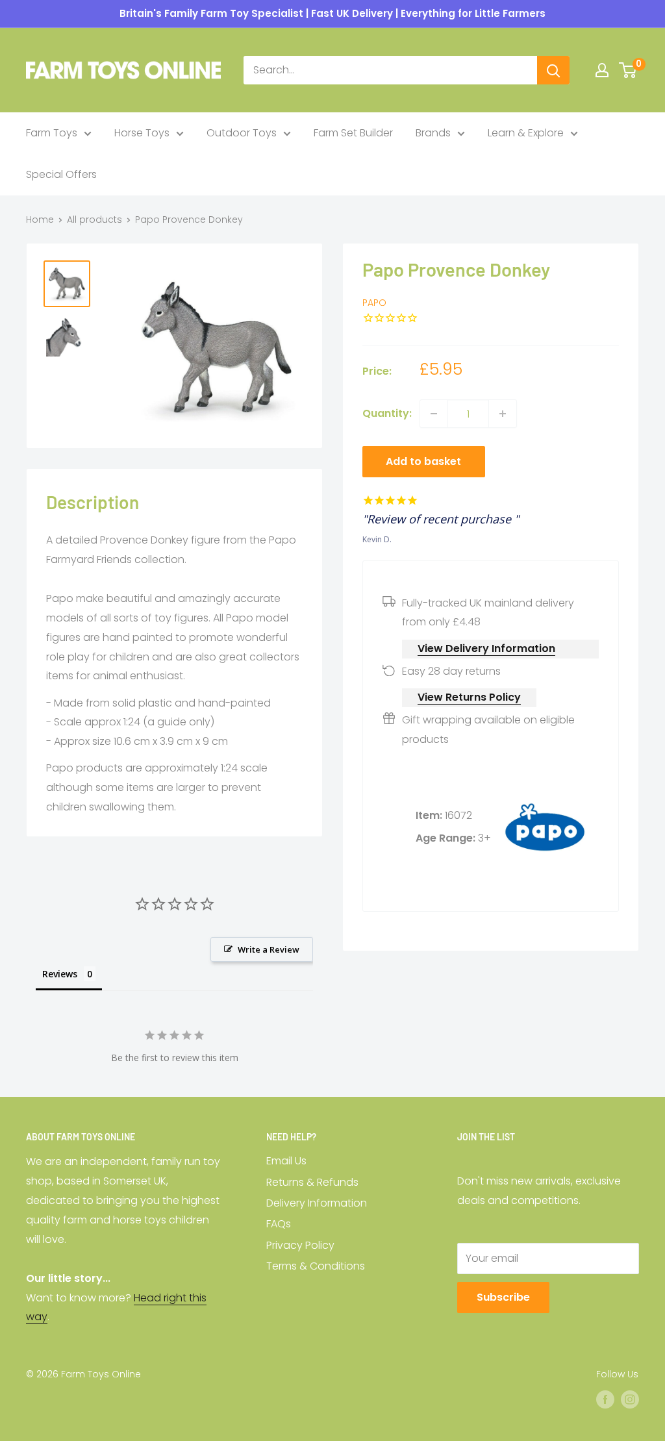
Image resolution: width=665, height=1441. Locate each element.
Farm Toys (51, 132)
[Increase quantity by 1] (502, 413)
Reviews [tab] (59, 974)
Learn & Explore (526, 132)
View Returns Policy (469, 697)
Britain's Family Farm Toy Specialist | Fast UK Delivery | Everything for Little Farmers (332, 13)
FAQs (278, 1223)
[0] (628, 70)
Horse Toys (141, 132)
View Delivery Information (486, 648)
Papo (374, 302)
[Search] (553, 70)
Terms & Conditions (315, 1266)
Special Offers (61, 174)
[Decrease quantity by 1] (433, 413)
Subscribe (503, 1297)
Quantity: (387, 413)
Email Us (286, 1160)
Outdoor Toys (242, 132)
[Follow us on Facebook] (605, 1399)
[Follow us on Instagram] (630, 1399)
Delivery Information (316, 1203)
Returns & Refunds (312, 1182)
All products (94, 219)
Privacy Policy (300, 1245)
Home (40, 219)
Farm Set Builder (353, 132)
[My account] (602, 70)
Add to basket (423, 461)
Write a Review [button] (268, 949)
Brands (433, 132)
